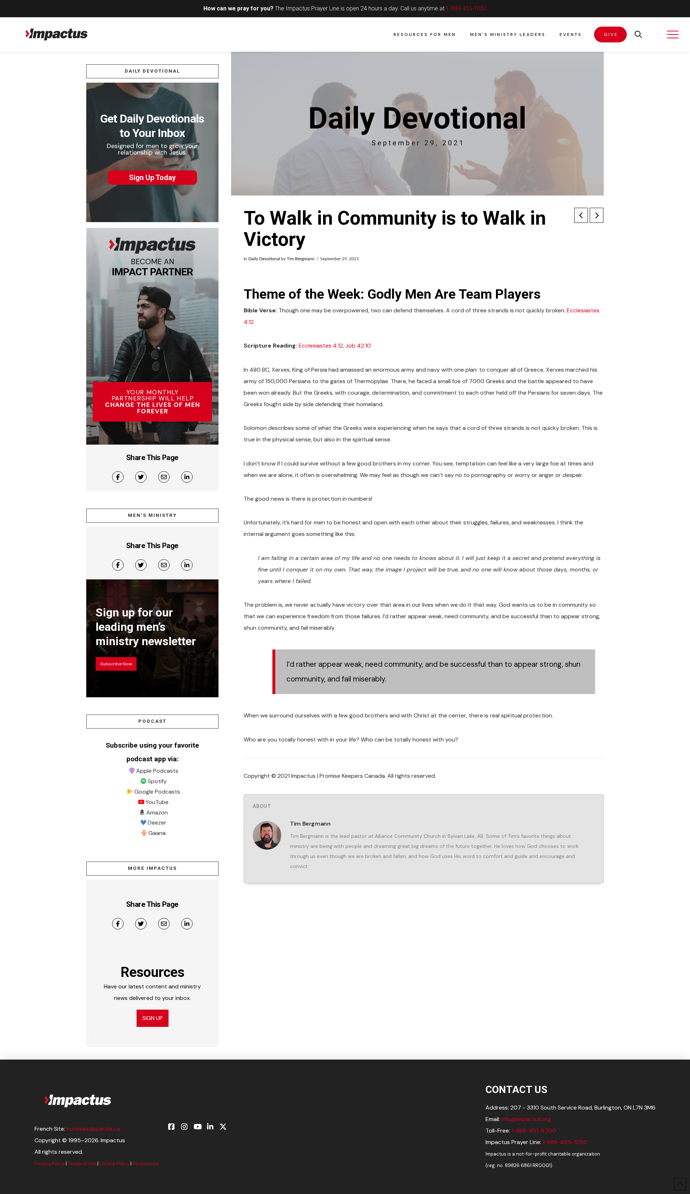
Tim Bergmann (300, 259)
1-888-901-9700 (533, 1130)
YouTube (157, 802)
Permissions (146, 1164)
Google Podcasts (157, 791)
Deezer (157, 822)
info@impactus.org (526, 1119)
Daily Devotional (264, 259)
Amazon (157, 812)
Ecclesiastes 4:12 (321, 345)
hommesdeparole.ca (93, 1129)
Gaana (157, 833)
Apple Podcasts (157, 771)
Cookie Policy (114, 1164)
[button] (638, 34)
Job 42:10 (358, 345)
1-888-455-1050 (466, 8)
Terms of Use (82, 1164)
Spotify (157, 781)
